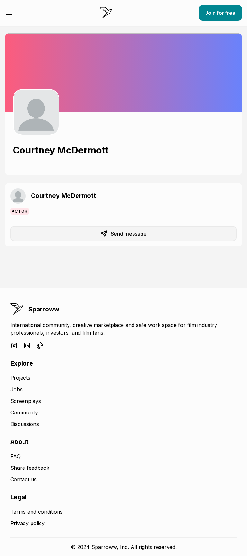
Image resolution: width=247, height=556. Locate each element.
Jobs (16, 389)
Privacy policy (27, 523)
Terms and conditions (36, 511)
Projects (20, 378)
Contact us (23, 479)
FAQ (15, 456)
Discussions (24, 424)
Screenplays (25, 401)
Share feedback (29, 468)
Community (24, 412)
